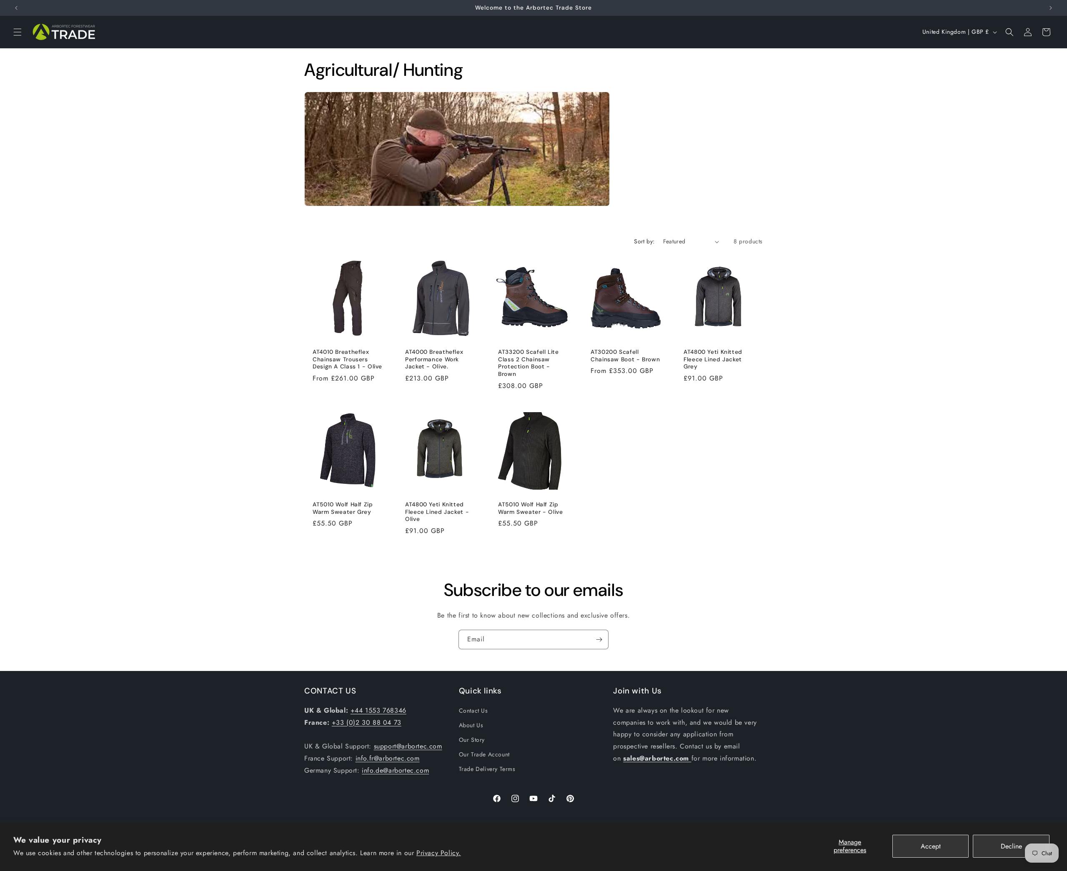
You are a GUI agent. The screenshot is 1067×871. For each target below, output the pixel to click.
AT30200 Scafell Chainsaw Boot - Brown (625, 355)
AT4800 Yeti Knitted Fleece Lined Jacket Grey (713, 359)
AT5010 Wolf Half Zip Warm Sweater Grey (343, 508)
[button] (17, 32)
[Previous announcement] (16, 8)
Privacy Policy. (438, 853)
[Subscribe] (599, 639)
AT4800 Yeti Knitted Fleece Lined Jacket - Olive (437, 512)
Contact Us (473, 710)
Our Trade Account (484, 754)
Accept (931, 846)
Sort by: (644, 241)
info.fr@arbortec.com (388, 758)
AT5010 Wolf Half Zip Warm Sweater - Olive (530, 508)
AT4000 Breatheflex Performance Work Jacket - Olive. (434, 359)
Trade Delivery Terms (487, 769)
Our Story (472, 740)
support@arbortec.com (408, 746)
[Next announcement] (1051, 8)
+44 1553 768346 (378, 710)
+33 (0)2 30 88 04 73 (366, 722)
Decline (1011, 846)
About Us (471, 725)
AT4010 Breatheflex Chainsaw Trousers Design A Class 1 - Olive (347, 359)
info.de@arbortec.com (395, 770)
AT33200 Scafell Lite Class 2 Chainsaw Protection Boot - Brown (528, 363)
